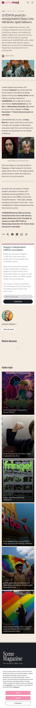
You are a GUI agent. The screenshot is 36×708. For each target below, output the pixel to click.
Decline (18, 698)
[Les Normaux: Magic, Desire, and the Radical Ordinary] (18, 393)
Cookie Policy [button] (9, 685)
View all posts (8, 329)
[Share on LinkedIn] (17, 234)
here (7, 115)
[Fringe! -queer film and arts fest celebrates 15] (18, 480)
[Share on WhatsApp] (22, 234)
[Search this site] (28, 2)
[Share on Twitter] (8, 234)
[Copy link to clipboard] (26, 234)
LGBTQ (3, 11)
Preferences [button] (16, 687)
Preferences (18, 703)
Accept (18, 693)
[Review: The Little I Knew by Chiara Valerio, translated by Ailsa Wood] (18, 437)
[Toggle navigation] (32, 2)
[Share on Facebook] (12, 234)
